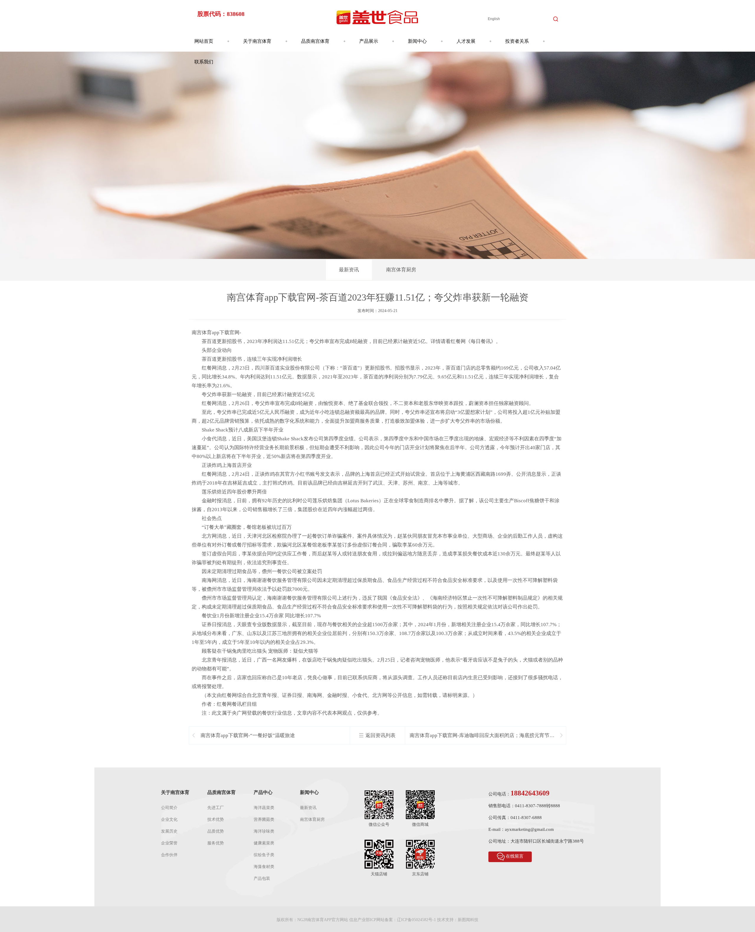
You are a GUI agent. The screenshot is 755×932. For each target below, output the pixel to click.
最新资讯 (349, 270)
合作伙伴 (169, 855)
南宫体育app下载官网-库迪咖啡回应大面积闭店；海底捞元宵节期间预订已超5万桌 (482, 736)
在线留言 (514, 856)
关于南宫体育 (257, 41)
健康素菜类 (264, 843)
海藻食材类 (264, 866)
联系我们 (203, 61)
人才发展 (466, 41)
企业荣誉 (169, 843)
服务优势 (215, 843)
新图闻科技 (468, 920)
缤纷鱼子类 (264, 855)
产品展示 (368, 41)
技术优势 (215, 819)
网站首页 (203, 41)
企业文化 (169, 819)
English (494, 19)
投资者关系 (517, 41)
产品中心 (263, 792)
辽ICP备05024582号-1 (416, 920)
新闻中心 (417, 41)
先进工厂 (215, 807)
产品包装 (262, 878)
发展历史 (169, 831)
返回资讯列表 (380, 735)
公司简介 (169, 807)
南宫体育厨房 (401, 270)
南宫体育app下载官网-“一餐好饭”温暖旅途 (248, 735)
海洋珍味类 (264, 831)
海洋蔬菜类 (264, 807)
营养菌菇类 (264, 819)
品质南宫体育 (315, 41)
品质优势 (215, 831)
